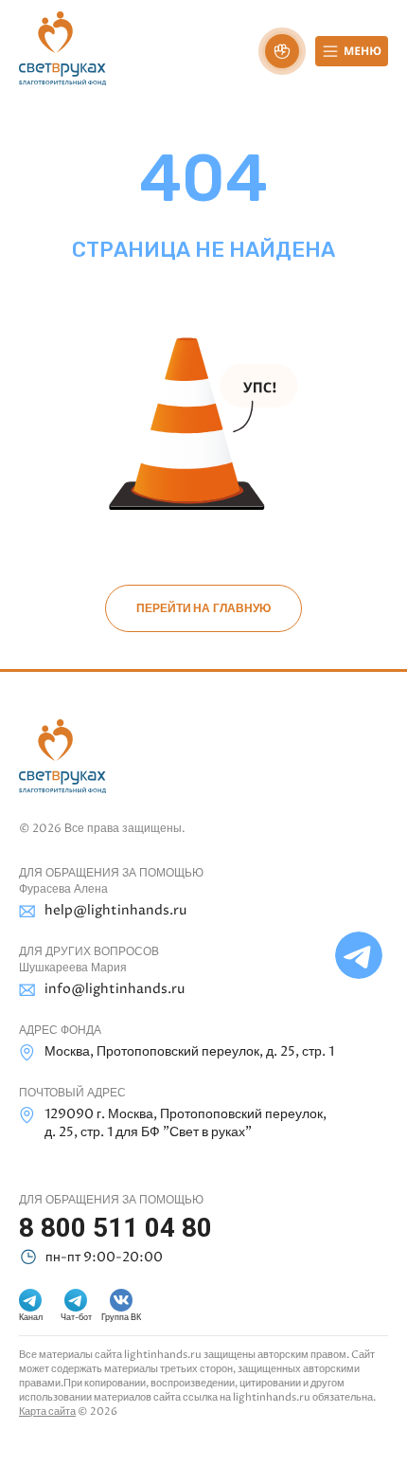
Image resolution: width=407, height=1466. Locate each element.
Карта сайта (47, 1411)
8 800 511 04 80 (115, 1227)
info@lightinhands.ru (114, 989)
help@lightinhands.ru (115, 910)
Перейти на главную (203, 608)
